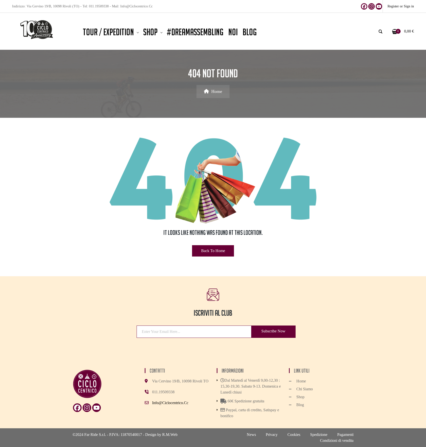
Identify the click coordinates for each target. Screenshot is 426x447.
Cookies (293, 434)
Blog (300, 405)
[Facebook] (364, 6)
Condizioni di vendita (337, 440)
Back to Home (213, 251)
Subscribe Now (273, 331)
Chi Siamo (304, 389)
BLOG (250, 32)
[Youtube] (379, 6)
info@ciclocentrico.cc (170, 403)
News (251, 434)
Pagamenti (345, 434)
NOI (233, 32)
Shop (150, 32)
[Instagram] (371, 6)
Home (216, 91)
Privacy (272, 434)
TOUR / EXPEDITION (108, 32)
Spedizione (318, 434)
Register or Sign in (401, 6)
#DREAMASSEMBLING (195, 32)
